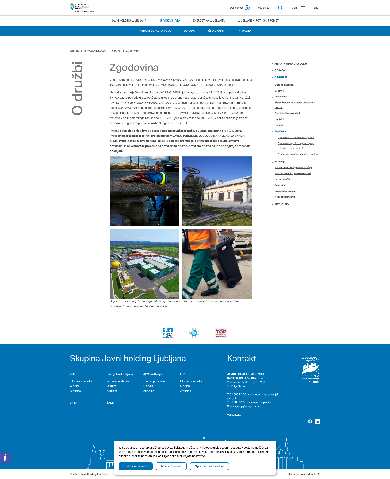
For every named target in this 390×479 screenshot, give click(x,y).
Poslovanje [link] (281, 96)
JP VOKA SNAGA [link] (95, 51)
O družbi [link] (115, 51)
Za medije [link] (280, 161)
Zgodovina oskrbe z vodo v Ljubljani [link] (296, 137)
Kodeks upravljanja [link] (285, 196)
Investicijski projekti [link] (285, 191)
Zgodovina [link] (280, 130)
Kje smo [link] (279, 125)
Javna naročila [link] (282, 179)
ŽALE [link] (110, 403)
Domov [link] (74, 51)
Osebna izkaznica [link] (284, 84)
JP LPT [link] (74, 403)
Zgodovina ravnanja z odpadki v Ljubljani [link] (298, 154)
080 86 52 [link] (263, 7)
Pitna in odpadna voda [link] (290, 63)
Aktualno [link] (281, 204)
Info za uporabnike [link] (81, 381)
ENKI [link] (317, 474)
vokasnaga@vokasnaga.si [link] (245, 406)
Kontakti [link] (279, 119)
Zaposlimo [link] (280, 185)
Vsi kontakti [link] (234, 414)
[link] (82, 7)
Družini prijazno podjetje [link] (288, 113)
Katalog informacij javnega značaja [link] (293, 167)
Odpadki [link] (280, 70)
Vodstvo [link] (279, 90)
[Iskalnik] (280, 7)
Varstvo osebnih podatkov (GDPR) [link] (293, 173)
